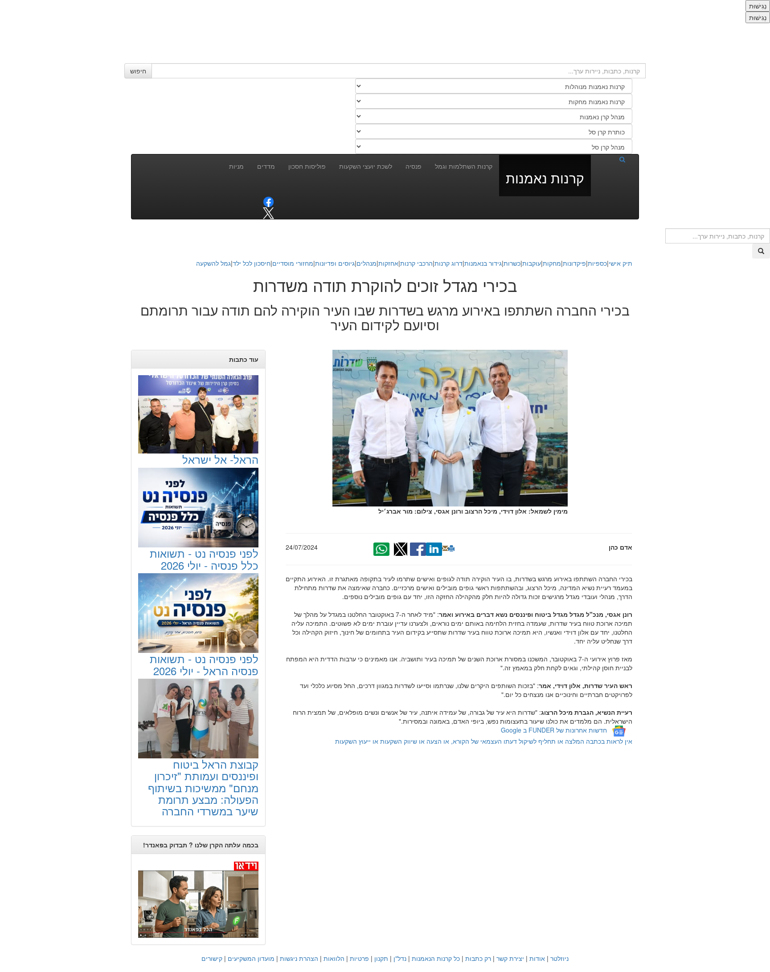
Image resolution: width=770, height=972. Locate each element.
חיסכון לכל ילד (251, 263)
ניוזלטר (559, 958)
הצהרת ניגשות (299, 958)
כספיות (597, 263)
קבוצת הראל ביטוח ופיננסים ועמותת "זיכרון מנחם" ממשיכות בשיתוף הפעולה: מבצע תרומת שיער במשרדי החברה (203, 787)
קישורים (211, 958)
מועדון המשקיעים (251, 958)
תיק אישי (620, 263)
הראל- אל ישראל (220, 459)
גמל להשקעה (213, 263)
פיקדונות (574, 263)
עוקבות (531, 263)
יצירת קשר (510, 958)
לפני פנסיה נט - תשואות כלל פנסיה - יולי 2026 (204, 558)
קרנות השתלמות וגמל (463, 166)
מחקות (552, 263)
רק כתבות (478, 958)
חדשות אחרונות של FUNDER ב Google (554, 729)
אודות (537, 958)
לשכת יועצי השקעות (365, 166)
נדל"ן (399, 958)
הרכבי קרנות (416, 263)
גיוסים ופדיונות (335, 263)
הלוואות (334, 958)
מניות (236, 166)
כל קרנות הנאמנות (436, 958)
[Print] (451, 548)
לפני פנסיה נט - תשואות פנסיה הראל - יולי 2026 (204, 664)
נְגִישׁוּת (757, 5)
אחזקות (388, 263)
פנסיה (413, 166)
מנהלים (366, 263)
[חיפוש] (611, 158)
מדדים (266, 166)
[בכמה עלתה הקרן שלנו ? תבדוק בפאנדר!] (198, 899)
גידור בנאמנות (483, 263)
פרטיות (359, 958)
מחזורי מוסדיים (292, 263)
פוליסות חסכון (307, 166)
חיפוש (138, 70)
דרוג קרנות (448, 263)
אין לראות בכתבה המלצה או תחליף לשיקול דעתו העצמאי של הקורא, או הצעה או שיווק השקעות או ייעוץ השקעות (483, 741)
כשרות (512, 263)
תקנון (381, 958)
